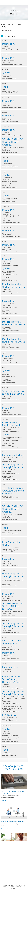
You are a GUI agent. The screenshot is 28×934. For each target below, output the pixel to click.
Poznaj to (3, 800)
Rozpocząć (4, 829)
